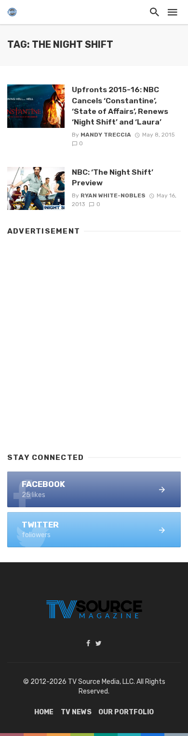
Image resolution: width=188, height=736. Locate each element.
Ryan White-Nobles (113, 195)
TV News (76, 712)
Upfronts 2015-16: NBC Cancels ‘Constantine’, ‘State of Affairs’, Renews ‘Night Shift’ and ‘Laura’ (120, 105)
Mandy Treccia (106, 134)
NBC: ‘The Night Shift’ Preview (112, 177)
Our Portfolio (126, 712)
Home (44, 712)
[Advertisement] (94, 340)
